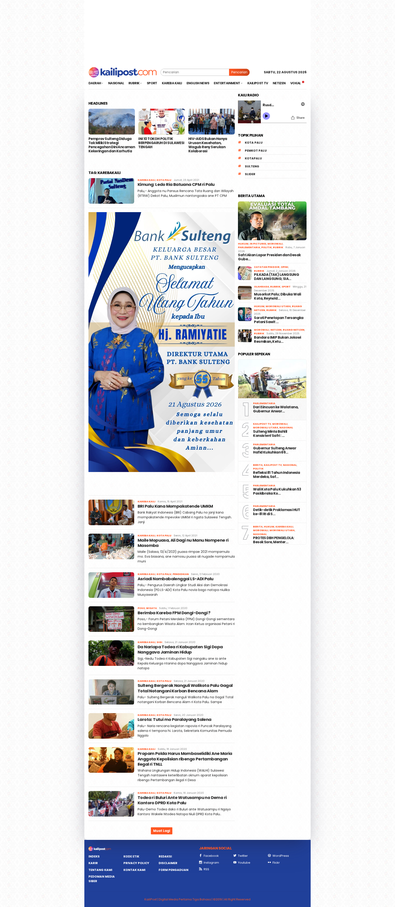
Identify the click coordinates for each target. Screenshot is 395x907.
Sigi (159, 642)
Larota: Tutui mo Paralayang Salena (174, 719)
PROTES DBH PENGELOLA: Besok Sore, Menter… (273, 540)
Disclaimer (168, 863)
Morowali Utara (278, 306)
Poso (141, 608)
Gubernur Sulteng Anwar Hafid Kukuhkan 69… (274, 450)
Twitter (243, 856)
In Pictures (258, 243)
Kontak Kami (134, 870)
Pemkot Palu (256, 150)
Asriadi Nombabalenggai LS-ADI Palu (176, 579)
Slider (250, 174)
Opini (284, 267)
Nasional (286, 427)
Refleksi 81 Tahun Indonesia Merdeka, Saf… (276, 475)
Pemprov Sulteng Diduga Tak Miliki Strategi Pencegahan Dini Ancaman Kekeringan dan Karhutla (111, 145)
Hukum (243, 243)
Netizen (276, 330)
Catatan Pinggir (267, 267)
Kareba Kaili (146, 180)
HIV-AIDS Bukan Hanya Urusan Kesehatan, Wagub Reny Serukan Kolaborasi (207, 145)
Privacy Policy (136, 863)
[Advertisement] (197, 32)
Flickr (276, 862)
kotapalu (253, 158)
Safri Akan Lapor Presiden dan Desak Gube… (269, 257)
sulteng (252, 166)
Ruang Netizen (293, 330)
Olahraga (261, 286)
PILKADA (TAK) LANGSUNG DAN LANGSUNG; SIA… (276, 277)
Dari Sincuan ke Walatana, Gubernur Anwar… (275, 409)
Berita (258, 465)
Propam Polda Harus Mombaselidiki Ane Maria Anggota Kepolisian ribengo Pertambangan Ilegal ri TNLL (185, 759)
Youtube (244, 862)
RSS (206, 869)
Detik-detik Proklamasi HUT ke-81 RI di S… (276, 512)
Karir (93, 863)
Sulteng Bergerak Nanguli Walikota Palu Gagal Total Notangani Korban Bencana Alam (185, 688)
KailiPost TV (262, 424)
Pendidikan (181, 574)
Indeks (94, 856)
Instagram (211, 862)
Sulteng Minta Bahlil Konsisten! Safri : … (270, 434)
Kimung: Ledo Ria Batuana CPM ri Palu (176, 184)
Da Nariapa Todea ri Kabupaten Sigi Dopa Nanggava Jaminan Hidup (180, 649)
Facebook (211, 856)
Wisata (151, 608)
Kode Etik (131, 856)
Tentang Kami (100, 870)
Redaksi (165, 856)
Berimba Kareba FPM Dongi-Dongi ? (174, 613)
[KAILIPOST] (122, 72)
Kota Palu (164, 180)
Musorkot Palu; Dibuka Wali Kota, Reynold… (277, 296)
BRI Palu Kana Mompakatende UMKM (175, 506)
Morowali (275, 243)
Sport (286, 286)
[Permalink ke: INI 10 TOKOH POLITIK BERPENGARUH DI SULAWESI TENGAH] (161, 122)
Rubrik (278, 247)
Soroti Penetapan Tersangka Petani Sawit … (278, 320)
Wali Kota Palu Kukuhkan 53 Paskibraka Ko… (277, 491)
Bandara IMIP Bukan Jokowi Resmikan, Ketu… (277, 339)
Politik (266, 247)
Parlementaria (249, 247)
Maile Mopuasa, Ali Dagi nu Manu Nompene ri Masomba (183, 542)
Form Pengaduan (173, 870)
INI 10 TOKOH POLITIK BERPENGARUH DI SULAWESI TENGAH (161, 143)
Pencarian (239, 72)
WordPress (280, 856)
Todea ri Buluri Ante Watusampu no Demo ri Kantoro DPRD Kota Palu (182, 800)
